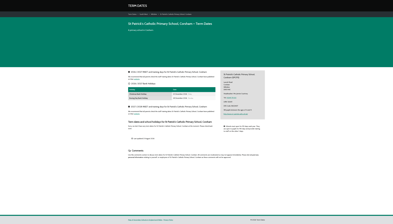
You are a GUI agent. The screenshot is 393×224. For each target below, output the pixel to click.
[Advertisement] (196, 50)
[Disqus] (196, 185)
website (137, 79)
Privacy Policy (168, 220)
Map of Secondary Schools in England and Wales (145, 220)
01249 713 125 (231, 98)
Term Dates (137, 6)
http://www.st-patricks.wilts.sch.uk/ (236, 114)
